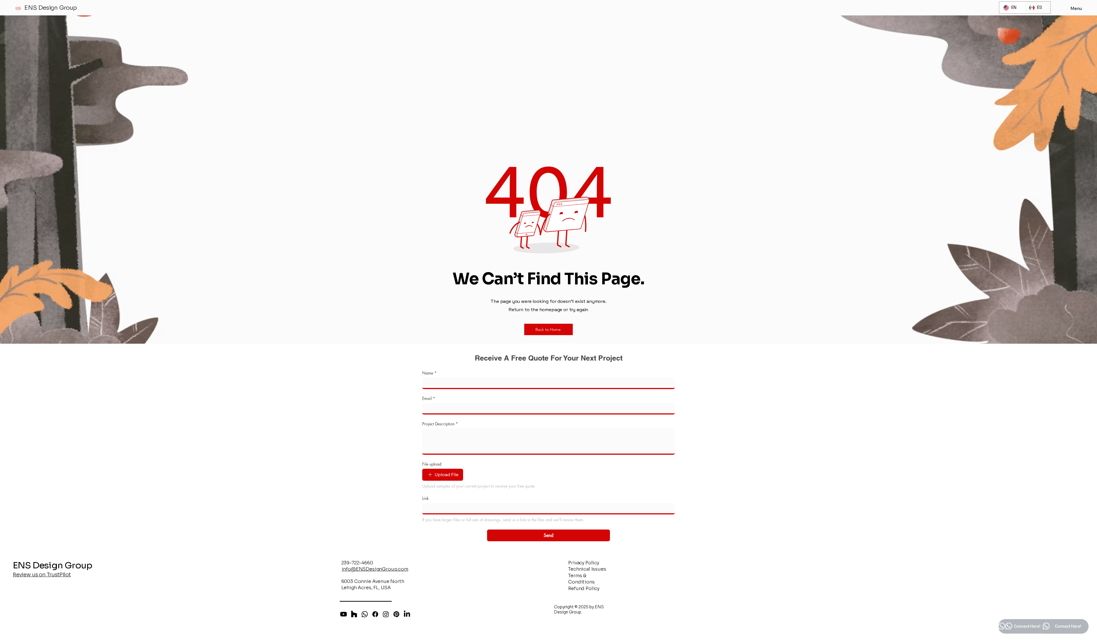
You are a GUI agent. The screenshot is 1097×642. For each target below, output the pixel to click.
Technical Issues (587, 569)
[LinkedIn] (407, 614)
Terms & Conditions (581, 579)
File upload (431, 464)
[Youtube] (343, 614)
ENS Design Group (50, 7)
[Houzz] (354, 614)
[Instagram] (386, 614)
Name (429, 373)
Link (425, 498)
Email (428, 398)
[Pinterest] (396, 614)
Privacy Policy (583, 563)
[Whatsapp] (365, 614)
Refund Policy (583, 588)
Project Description (440, 423)
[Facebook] (375, 614)
